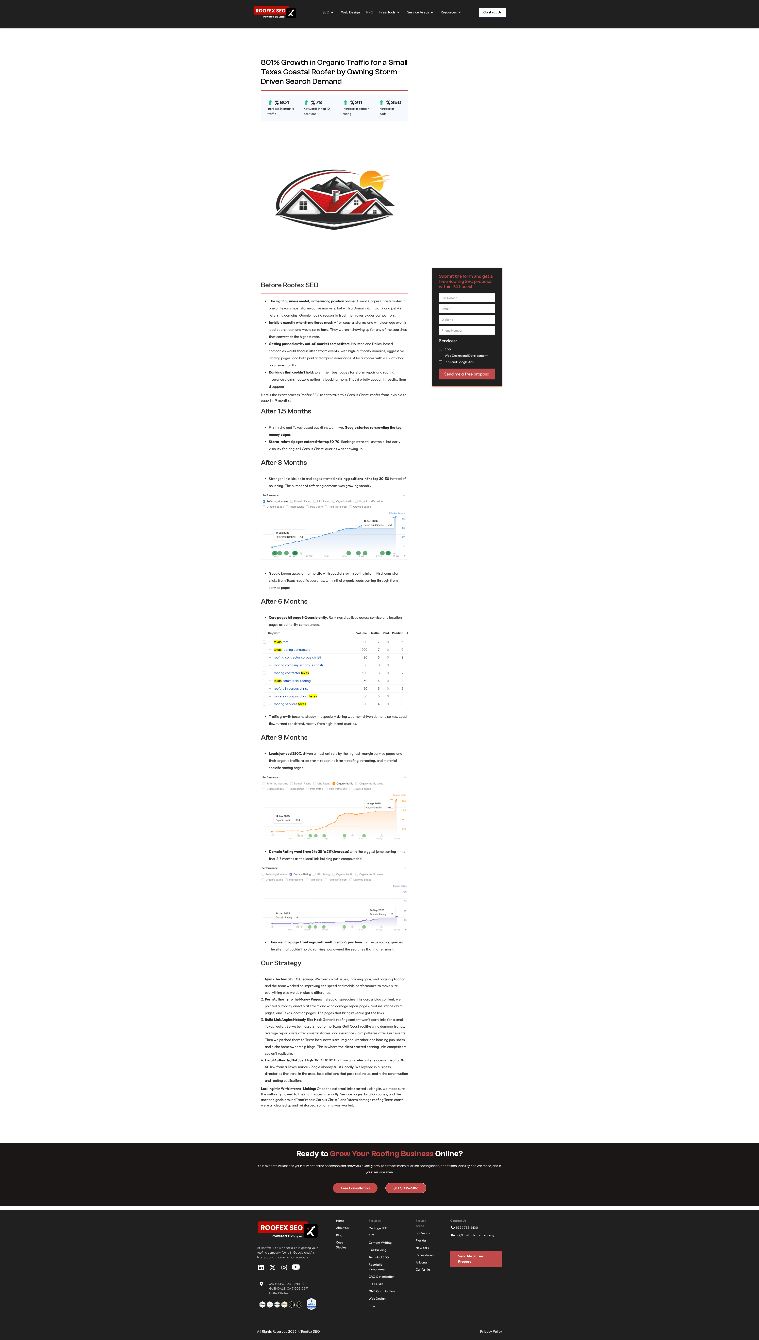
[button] (328, 12)
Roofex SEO (310, 394)
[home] (274, 12)
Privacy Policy (491, 1331)
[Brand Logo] (287, 1229)
